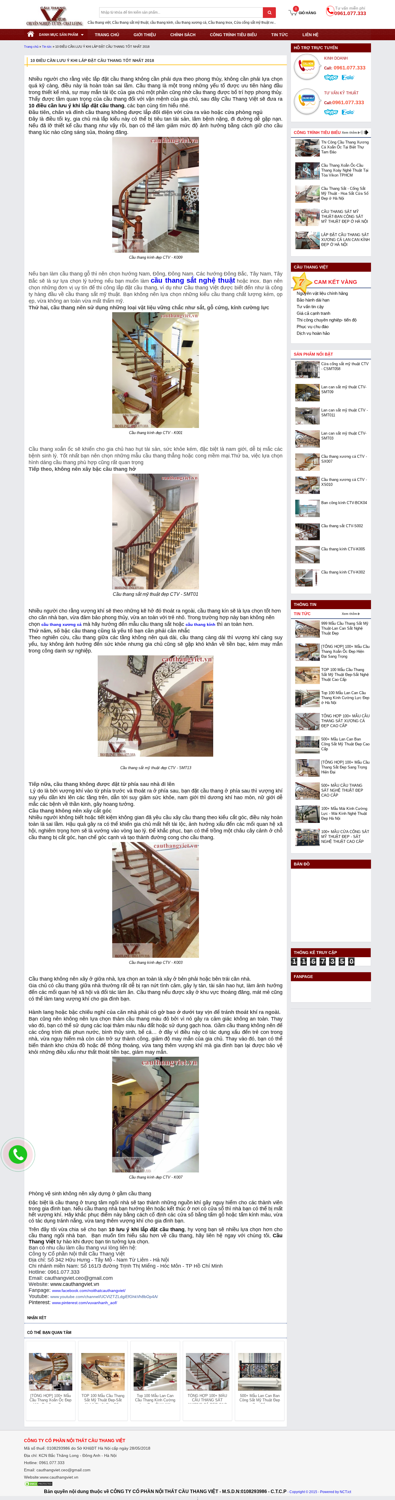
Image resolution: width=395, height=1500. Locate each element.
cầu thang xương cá (61, 624)
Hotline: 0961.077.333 (44, 1462)
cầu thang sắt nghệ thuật (193, 280)
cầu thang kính (200, 624)
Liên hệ (310, 34)
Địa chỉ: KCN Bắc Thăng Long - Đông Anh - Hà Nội (70, 1455)
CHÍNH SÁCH (182, 34)
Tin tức (279, 34)
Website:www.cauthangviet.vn (51, 1477)
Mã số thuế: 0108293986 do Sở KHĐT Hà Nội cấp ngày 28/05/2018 (87, 1448)
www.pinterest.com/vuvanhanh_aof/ (84, 1302)
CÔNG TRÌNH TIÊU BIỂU (233, 34)
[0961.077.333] (18, 1159)
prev (34, 1382)
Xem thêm (349, 132)
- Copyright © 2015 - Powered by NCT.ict (319, 1492)
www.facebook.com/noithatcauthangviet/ (88, 1290)
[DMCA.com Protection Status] (38, 1485)
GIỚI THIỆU (145, 34)
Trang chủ (31, 46)
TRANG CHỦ (107, 34)
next (277, 1382)
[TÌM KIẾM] (269, 12)
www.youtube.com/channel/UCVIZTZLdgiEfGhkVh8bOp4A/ (104, 1296)
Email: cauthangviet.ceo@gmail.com (57, 1470)
